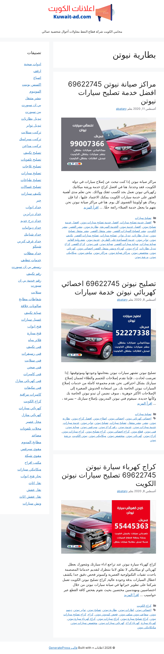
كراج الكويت (144, 605)
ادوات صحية (32, 64)
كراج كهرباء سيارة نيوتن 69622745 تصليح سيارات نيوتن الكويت (109, 475)
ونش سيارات (32, 503)
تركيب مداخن (31, 146)
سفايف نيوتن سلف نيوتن (133, 614)
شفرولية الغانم (76, 239)
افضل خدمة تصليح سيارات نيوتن (100, 222)
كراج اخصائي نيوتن (118, 431)
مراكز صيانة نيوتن (119, 252)
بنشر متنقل (134, 422)
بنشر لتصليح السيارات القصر (129, 231)
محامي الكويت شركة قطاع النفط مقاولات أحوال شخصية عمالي (82, 31)
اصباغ (37, 78)
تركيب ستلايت (31, 132)
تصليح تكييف (32, 153)
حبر (38, 200)
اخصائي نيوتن (116, 418)
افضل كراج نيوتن (82, 418)
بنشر (145, 422)
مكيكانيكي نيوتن (146, 627)
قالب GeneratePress (63, 648)
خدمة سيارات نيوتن (144, 427)
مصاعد (36, 435)
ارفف (37, 71)
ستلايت (36, 292)
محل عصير (33, 422)
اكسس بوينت (31, 85)
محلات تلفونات (30, 428)
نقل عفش (34, 490)
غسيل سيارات (31, 319)
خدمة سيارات (71, 422)
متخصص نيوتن (140, 252)
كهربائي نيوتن (134, 435)
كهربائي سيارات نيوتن (111, 623)
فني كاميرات (32, 374)
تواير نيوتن (142, 239)
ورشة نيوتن (141, 257)
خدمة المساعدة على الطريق (118, 239)
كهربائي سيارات (30, 408)
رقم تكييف (33, 274)
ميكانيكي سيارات (29, 469)
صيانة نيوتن (106, 244)
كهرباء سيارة (148, 623)
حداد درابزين (32, 214)
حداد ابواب (33, 207)
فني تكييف (33, 347)
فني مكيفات (32, 388)
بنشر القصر (76, 226)
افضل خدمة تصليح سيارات (135, 222)
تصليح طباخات (31, 180)
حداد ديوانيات (31, 228)
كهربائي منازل (31, 415)
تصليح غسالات (31, 187)
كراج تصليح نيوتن (96, 431)
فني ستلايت (33, 360)
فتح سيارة (34, 333)
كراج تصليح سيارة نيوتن (134, 618)
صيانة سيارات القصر (126, 244)
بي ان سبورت (31, 105)
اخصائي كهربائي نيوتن (138, 418)
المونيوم (35, 91)
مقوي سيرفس (31, 449)
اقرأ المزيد (91, 207)
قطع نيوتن (137, 431)
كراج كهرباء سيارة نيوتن (82, 618)
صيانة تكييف (32, 313)
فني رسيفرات (31, 354)
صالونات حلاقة (31, 306)
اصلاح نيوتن (100, 418)
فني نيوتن (92, 244)
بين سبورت (33, 112)
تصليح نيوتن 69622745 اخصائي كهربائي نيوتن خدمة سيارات (108, 287)
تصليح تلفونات (31, 159)
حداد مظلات (32, 253)
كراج (90, 614)
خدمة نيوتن (93, 239)
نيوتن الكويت (79, 435)
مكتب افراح (33, 463)
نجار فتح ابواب (31, 476)
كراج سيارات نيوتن (73, 431)
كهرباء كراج (133, 623)
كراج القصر (78, 244)
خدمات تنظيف (31, 260)
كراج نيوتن (132, 248)
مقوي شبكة (33, 456)
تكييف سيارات (31, 193)
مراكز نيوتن (100, 252)
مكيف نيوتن (85, 252)
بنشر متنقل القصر (101, 231)
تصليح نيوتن (101, 422)
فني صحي (34, 367)
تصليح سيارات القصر (87, 235)
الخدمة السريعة (109, 226)
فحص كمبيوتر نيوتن (106, 614)
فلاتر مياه (34, 340)
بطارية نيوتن (91, 226)
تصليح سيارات (143, 218)
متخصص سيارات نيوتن (84, 623)
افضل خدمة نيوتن (130, 226)
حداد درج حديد (30, 221)
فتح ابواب (34, 326)
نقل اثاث (35, 483)
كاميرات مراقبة (30, 394)
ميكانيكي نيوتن (97, 435)
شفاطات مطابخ (30, 299)
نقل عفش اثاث (30, 497)
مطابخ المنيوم (31, 442)
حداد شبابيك (32, 234)
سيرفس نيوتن (89, 427)
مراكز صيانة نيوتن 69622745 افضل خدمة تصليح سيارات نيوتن (112, 92)
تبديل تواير (124, 235)
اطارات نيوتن (126, 610)
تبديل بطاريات (140, 235)
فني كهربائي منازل (28, 381)
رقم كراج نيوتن (108, 427)
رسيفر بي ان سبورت (26, 267)
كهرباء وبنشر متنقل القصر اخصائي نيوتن (100, 248)
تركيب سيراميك (30, 139)
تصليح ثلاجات (31, 166)
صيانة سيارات (148, 244)
